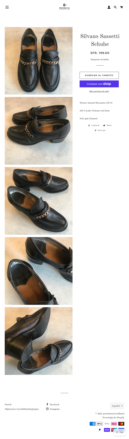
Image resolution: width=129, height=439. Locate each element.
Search (8, 404)
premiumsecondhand (113, 413)
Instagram (54, 409)
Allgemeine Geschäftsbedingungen (22, 409)
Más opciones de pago (99, 91)
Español (116, 405)
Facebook (54, 404)
